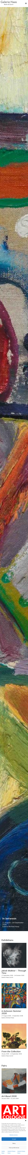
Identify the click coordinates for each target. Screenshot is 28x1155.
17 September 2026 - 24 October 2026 (13, 975)
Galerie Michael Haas (8, 1017)
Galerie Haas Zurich (7, 977)
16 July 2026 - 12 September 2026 (12, 1054)
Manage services (14, 1134)
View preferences (14, 1147)
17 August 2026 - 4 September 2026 (12, 1016)
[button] (25, 1120)
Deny (14, 1143)
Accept (14, 1139)
